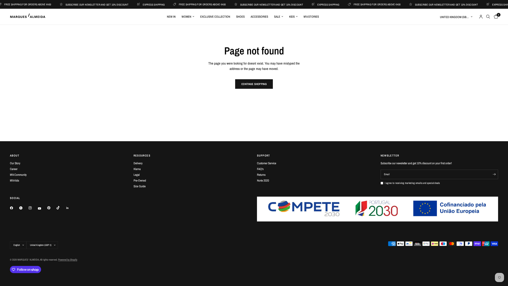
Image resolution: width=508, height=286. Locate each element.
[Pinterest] (51, 207)
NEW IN (171, 16)
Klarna (137, 169)
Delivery (138, 163)
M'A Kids (14, 180)
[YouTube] (42, 208)
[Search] (488, 17)
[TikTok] (61, 207)
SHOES (240, 16)
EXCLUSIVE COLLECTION (215, 16)
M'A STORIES (311, 16)
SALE (277, 16)
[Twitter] (23, 208)
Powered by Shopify (67, 259)
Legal (137, 175)
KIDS (292, 16)
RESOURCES (142, 155)
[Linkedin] (70, 208)
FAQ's (260, 169)
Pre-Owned (140, 180)
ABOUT (14, 155)
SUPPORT (263, 155)
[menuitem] (171, 16)
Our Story (15, 163)
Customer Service (266, 163)
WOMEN (186, 16)
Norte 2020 (263, 180)
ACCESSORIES (259, 16)
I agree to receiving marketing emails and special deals (412, 183)
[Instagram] (33, 208)
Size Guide (140, 186)
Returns (261, 175)
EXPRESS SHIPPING (149, 4)
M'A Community (18, 175)
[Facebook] (14, 208)
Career (13, 169)
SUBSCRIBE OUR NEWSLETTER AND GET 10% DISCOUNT (92, 4)
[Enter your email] (494, 174)
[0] (495, 17)
